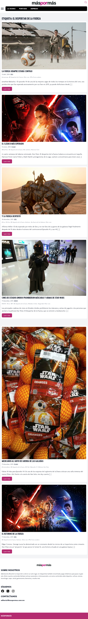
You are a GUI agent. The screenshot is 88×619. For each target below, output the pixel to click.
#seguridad (41, 303)
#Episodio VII (34, 467)
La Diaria (11, 9)
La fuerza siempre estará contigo (17, 71)
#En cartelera (27, 149)
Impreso (34, 9)
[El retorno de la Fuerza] (44, 508)
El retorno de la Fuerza (13, 533)
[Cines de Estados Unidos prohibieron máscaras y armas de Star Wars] (44, 268)
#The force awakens (35, 77)
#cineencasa (5, 77)
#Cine (3, 222)
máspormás (6, 616)
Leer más (7, 89)
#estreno (27, 222)
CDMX (16, 301)
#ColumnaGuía (6, 467)
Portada (23, 9)
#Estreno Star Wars (43, 467)
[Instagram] (13, 591)
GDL (12, 74)
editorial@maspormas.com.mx (13, 600)
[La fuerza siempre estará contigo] (44, 45)
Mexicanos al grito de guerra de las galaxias (22, 460)
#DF (12, 303)
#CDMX (4, 303)
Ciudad (13, 147)
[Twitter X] (8, 591)
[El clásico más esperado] (44, 118)
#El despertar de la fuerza (16, 77)
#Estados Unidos (33, 303)
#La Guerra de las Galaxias (38, 222)
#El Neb (27, 467)
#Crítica (8, 222)
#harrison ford (35, 149)
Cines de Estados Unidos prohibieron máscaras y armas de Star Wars (33, 297)
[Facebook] (2, 591)
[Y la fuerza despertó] (44, 190)
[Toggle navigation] (2, 8)
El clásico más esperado (13, 143)
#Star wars (27, 77)
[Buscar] (85, 2)
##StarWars (5, 149)
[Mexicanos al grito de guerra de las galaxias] (44, 393)
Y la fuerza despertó (11, 216)
